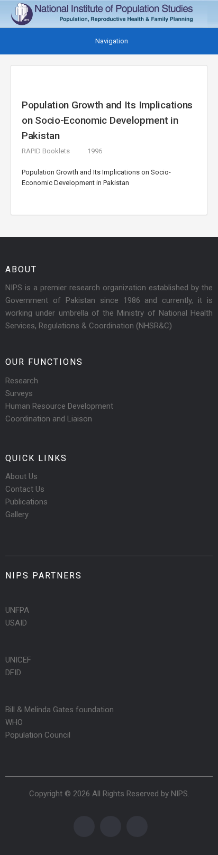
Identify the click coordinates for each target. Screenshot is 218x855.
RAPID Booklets (46, 151)
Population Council (37, 735)
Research (21, 380)
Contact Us (24, 489)
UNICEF (18, 660)
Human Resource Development (59, 406)
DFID (13, 672)
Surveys (19, 393)
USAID (16, 623)
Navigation (112, 41)
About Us (21, 476)
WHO (14, 722)
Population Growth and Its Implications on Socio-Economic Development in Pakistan (107, 120)
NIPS (179, 793)
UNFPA (17, 610)
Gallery (17, 514)
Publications (26, 502)
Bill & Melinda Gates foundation (59, 709)
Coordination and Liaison (48, 419)
